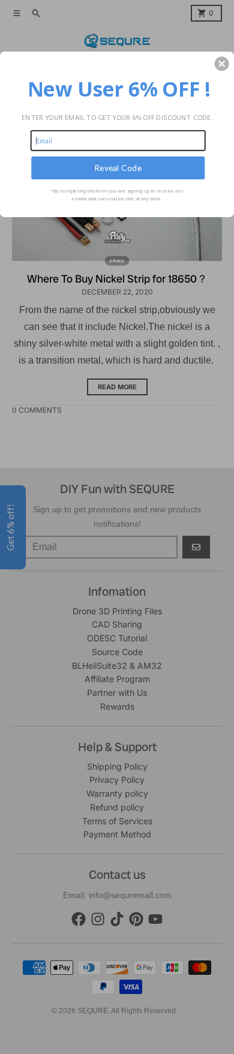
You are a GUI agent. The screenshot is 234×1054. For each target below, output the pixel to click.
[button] (222, 63)
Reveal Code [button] (118, 168)
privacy (117, 260)
